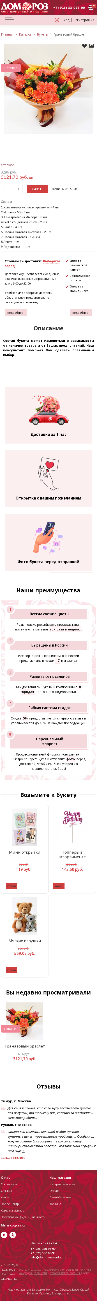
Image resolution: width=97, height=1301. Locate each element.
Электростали (60, 1293)
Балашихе (38, 1289)
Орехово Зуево (69, 1289)
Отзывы (6, 1191)
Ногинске (52, 1289)
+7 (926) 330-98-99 (42, 1249)
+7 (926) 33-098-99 (69, 7)
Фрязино (44, 1293)
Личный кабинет (61, 1197)
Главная (7, 34)
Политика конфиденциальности (23, 1217)
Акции (5, 1197)
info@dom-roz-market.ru (48, 1257)
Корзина (55, 1204)
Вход (66, 20)
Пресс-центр (10, 1204)
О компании (9, 1184)
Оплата (54, 1191)
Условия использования (65, 1273)
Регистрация (84, 20)
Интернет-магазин (62, 1184)
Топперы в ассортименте (72, 854)
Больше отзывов (13, 1158)
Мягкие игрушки (25, 941)
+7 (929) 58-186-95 (42, 1253)
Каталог (25, 34)
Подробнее (15, 313)
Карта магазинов (12, 1210)
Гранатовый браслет (25, 1046)
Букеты (42, 34)
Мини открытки (24, 852)
